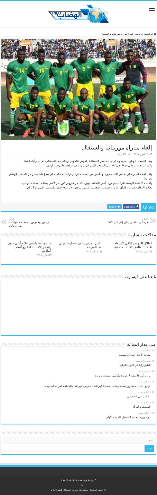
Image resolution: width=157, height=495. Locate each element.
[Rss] (81, 485)
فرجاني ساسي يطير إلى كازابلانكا (128, 221)
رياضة (138, 33)
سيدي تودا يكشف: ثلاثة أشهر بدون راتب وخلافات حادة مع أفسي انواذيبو (29, 246)
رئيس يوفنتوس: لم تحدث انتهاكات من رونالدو (29, 222)
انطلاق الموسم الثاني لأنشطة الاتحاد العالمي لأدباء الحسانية (133, 245)
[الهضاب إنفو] (78, 13)
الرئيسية (149, 33)
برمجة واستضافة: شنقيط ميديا (77, 480)
